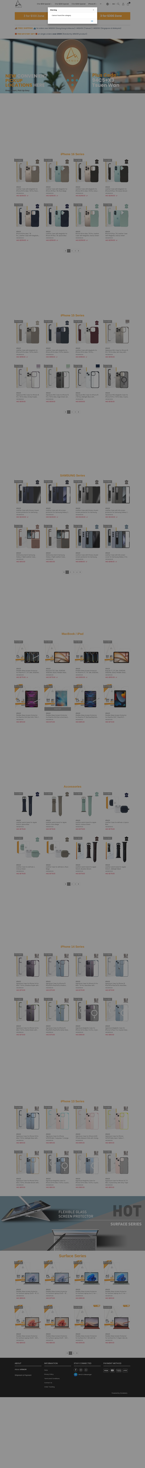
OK (92, 21)
